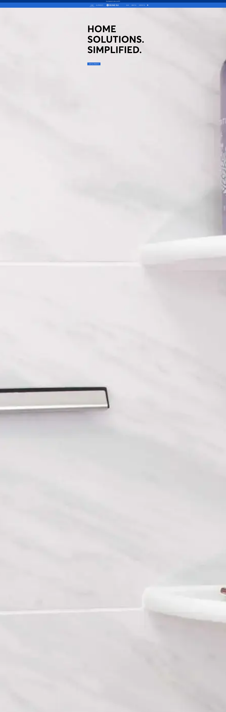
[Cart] (148, 5)
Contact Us (142, 5)
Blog (127, 5)
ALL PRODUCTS (99, 5)
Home (92, 5)
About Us (134, 5)
